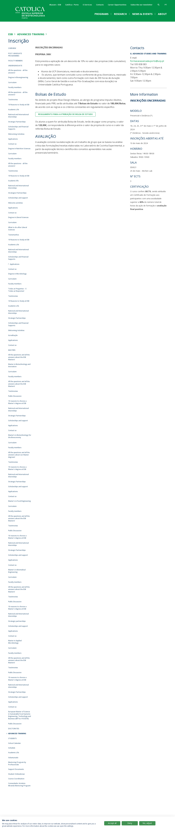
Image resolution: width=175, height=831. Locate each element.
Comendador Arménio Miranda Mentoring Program (19, 784)
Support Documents (16, 769)
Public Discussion (14, 396)
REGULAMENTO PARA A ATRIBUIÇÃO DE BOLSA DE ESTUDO (65, 114)
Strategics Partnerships (17, 193)
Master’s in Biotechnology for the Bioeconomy (19, 436)
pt (166, 5)
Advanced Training (30, 34)
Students (12, 738)
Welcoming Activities (16, 134)
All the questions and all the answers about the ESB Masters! (19, 357)
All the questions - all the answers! (17, 71)
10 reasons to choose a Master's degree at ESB (17, 402)
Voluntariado (13, 757)
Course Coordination (16, 778)
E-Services (87, 4)
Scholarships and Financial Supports (18, 127)
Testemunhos (13, 235)
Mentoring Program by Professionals (17, 763)
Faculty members (15, 61)
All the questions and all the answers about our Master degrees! (19, 454)
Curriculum (12, 82)
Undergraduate (15, 65)
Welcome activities (15, 203)
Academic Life (13, 109)
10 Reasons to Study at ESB (18, 104)
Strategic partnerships (17, 621)
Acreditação (13, 335)
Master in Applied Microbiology (15, 641)
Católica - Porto (72, 4)
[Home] (35, 19)
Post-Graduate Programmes (15, 54)
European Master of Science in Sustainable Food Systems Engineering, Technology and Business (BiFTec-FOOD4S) (19, 715)
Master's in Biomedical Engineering (17, 571)
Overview (12, 48)
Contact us (12, 144)
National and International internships (18, 686)
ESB (10, 34)
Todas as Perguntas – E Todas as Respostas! (17, 289)
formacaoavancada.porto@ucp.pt (147, 61)
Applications (13, 139)
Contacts (100, 4)
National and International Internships (18, 115)
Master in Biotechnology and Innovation (19, 365)
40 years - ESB (55, 4)
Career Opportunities (117, 4)
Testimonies (13, 99)
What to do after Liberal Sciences (17, 228)
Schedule (11, 748)
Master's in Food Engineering (19, 501)
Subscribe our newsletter (141, 4)
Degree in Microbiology (17, 274)
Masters (11, 350)
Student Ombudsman (16, 774)
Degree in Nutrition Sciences (19, 148)
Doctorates (13, 728)
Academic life (13, 181)
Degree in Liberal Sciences (18, 217)
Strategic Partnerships (17, 122)
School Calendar (14, 743)
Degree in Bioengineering (18, 77)
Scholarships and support (18, 198)
